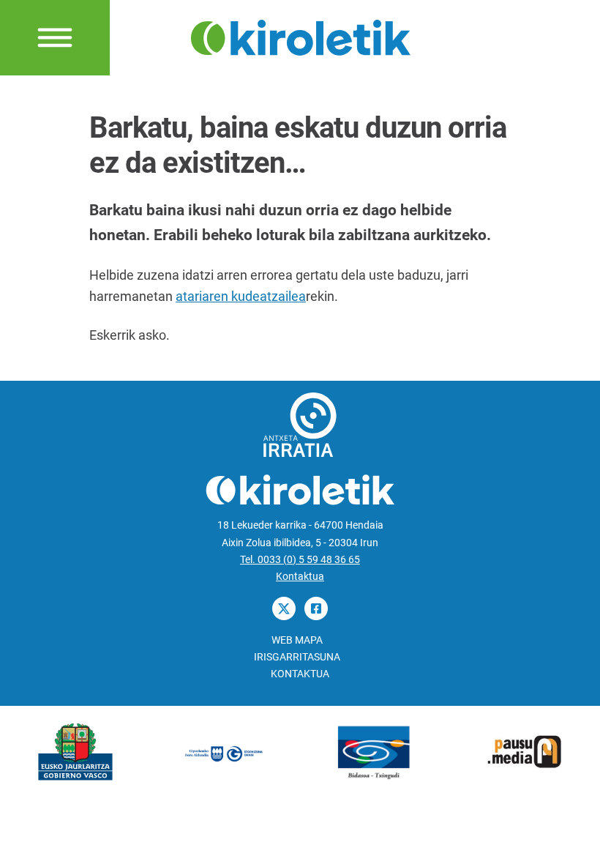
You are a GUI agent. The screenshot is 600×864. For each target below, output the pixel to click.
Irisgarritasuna (297, 657)
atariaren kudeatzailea (241, 296)
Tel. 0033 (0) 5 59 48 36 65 (300, 560)
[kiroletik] (300, 36)
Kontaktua (300, 576)
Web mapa (297, 640)
